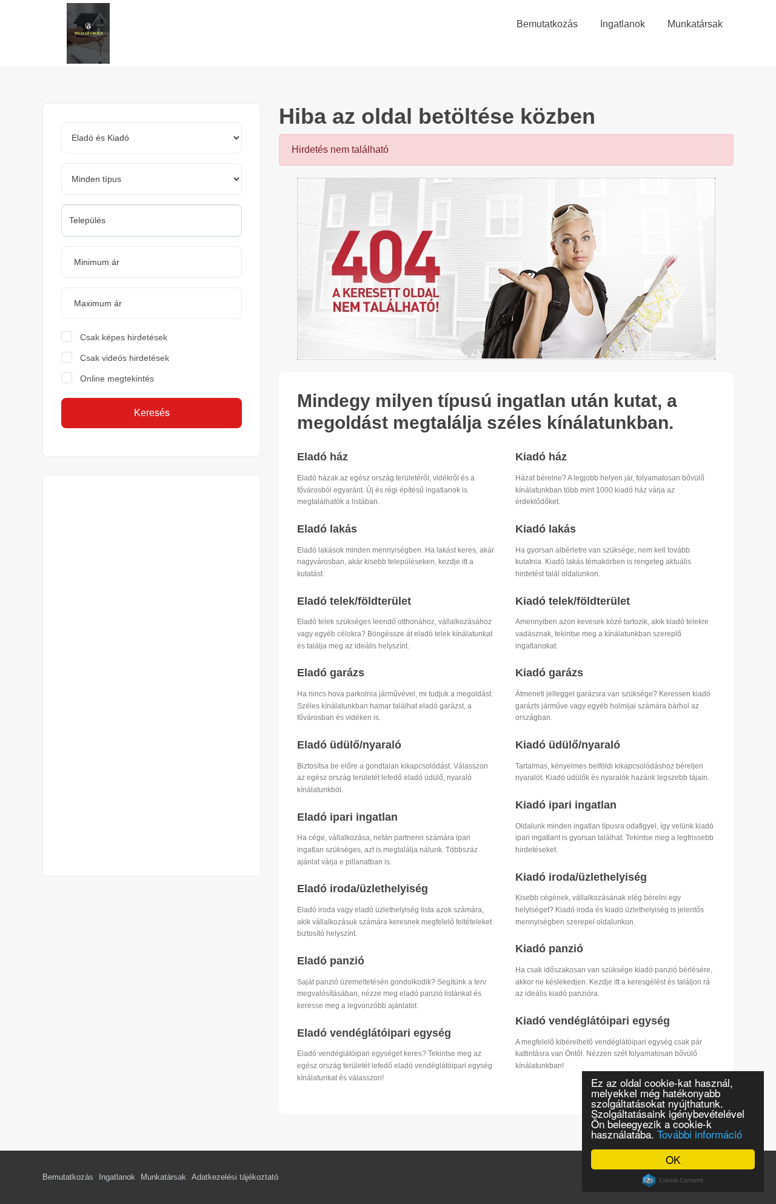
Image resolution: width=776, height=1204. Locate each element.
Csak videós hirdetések (124, 358)
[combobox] (151, 220)
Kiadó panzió (549, 949)
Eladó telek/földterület (354, 601)
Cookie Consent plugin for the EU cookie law (673, 1180)
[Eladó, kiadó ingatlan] (506, 268)
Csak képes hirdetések (123, 337)
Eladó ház (322, 457)
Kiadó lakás (545, 529)
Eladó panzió (330, 961)
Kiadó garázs (549, 673)
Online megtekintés (117, 378)
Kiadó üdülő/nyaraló (567, 745)
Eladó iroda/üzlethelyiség (362, 889)
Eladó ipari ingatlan (347, 817)
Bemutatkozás (67, 1177)
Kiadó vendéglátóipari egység (592, 1021)
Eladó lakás (327, 529)
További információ (699, 1134)
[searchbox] (151, 220)
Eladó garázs (330, 673)
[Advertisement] (151, 676)
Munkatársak (163, 1177)
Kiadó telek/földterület (572, 601)
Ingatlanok (117, 1177)
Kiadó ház (541, 457)
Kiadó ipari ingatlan (566, 805)
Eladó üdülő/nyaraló (349, 745)
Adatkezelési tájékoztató (235, 1177)
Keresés (152, 413)
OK (673, 1159)
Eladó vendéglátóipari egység (374, 1033)
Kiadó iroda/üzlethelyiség (581, 877)
